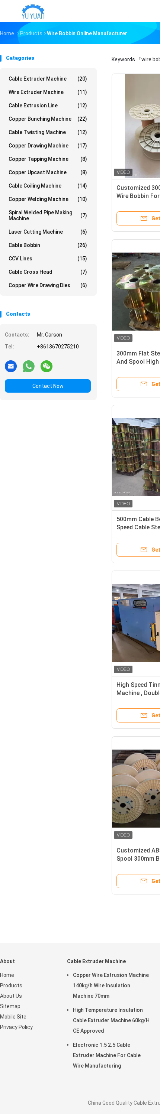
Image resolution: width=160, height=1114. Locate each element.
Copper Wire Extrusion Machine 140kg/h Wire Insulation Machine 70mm (111, 985)
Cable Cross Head (48, 272)
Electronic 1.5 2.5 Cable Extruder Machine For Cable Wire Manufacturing (107, 1055)
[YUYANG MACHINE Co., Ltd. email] (11, 366)
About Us (11, 996)
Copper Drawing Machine (48, 146)
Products (11, 985)
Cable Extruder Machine (48, 79)
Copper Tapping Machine (48, 159)
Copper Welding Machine (48, 199)
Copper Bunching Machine (48, 119)
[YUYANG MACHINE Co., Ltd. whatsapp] (29, 366)
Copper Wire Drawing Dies (48, 285)
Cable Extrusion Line (48, 105)
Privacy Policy (16, 1027)
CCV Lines (48, 259)
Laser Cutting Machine (48, 232)
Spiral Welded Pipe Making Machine (48, 215)
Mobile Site (13, 1017)
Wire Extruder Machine (48, 92)
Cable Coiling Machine (48, 186)
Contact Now (48, 386)
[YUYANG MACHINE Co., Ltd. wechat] (46, 366)
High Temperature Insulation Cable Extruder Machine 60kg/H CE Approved (111, 1020)
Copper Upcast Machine (48, 172)
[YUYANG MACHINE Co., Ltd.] (32, 11)
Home (7, 975)
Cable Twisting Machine (48, 132)
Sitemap (10, 1006)
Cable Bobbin (48, 245)
